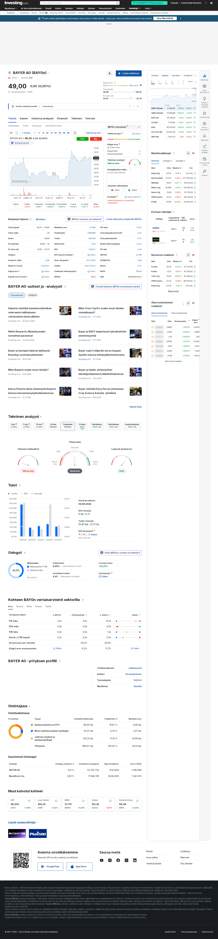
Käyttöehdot (170, 932)
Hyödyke (176, 75)
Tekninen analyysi (23, 416)
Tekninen (76, 118)
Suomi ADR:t (71, 13)
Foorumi (90, 118)
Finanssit (62, 118)
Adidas (95, 800)
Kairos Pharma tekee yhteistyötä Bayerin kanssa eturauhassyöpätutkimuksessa (32, 391)
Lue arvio (192, 229)
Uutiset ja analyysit (42, 118)
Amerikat (81, 13)
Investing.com (84, 317)
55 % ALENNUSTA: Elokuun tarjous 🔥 (149, 3)
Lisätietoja (185, 851)
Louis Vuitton (43, 800)
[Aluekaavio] (16, 133)
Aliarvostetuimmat (159, 313)
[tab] (14, 426)
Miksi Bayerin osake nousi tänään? (28, 369)
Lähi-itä (101, 13)
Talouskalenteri (105, 8)
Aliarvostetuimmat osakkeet (162, 304)
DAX (153, 127)
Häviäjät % (180, 161)
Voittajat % (167, 161)
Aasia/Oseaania (113, 13)
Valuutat (154, 75)
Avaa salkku (152, 857)
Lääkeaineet (135, 668)
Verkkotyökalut (153, 863)
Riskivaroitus (207, 932)
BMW (67, 800)
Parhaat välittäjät (161, 211)
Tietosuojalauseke (189, 932)
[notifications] (206, 2)
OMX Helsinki (157, 113)
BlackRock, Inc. (17, 776)
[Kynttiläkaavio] (11, 133)
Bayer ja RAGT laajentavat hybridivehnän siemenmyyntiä (102, 333)
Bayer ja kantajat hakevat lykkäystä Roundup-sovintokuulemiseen (29, 352)
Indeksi (165, 75)
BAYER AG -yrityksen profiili (32, 661)
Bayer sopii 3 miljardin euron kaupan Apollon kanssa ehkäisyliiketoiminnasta (101, 352)
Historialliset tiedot (53, 126)
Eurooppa (92, 13)
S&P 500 (155, 136)
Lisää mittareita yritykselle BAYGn (124, 219)
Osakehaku (120, 8)
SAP (12, 800)
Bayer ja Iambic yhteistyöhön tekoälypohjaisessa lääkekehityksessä (101, 371)
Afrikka (125, 13)
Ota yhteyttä (186, 863)
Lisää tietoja (48, 106)
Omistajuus (37, 126)
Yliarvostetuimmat (179, 313)
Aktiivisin (155, 161)
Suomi (34, 13)
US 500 (154, 122)
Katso (59, 648)
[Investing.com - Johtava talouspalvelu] (16, 3)
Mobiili (149, 851)
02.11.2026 (91, 260)
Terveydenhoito (133, 674)
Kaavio (24, 118)
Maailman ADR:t (56, 13)
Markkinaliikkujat (161, 153)
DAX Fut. (155, 117)
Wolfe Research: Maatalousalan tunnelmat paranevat (26, 333)
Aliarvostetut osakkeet (139, 13)
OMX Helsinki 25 (158, 108)
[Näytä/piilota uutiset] (75, 133)
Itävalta (138, 686)
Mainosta (184, 857)
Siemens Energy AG (127, 800)
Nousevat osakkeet (162, 254)
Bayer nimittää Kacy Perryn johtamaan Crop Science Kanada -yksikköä (101, 391)
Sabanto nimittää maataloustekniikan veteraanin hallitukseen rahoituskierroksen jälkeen (30, 312)
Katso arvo (133, 85)
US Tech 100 (156, 132)
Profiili (25, 126)
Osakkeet (11, 13)
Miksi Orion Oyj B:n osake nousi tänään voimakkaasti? (101, 310)
